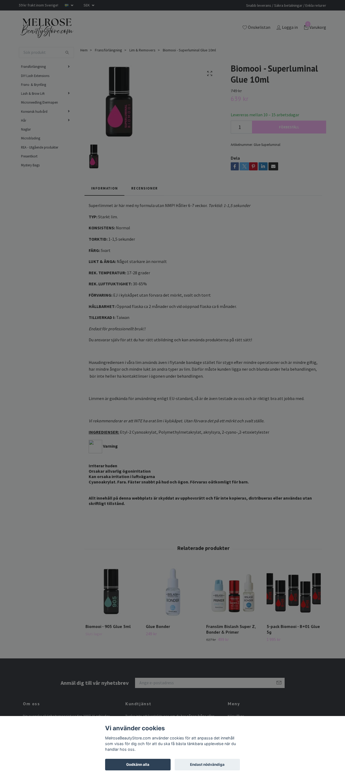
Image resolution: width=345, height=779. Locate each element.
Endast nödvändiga (207, 764)
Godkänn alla (137, 764)
